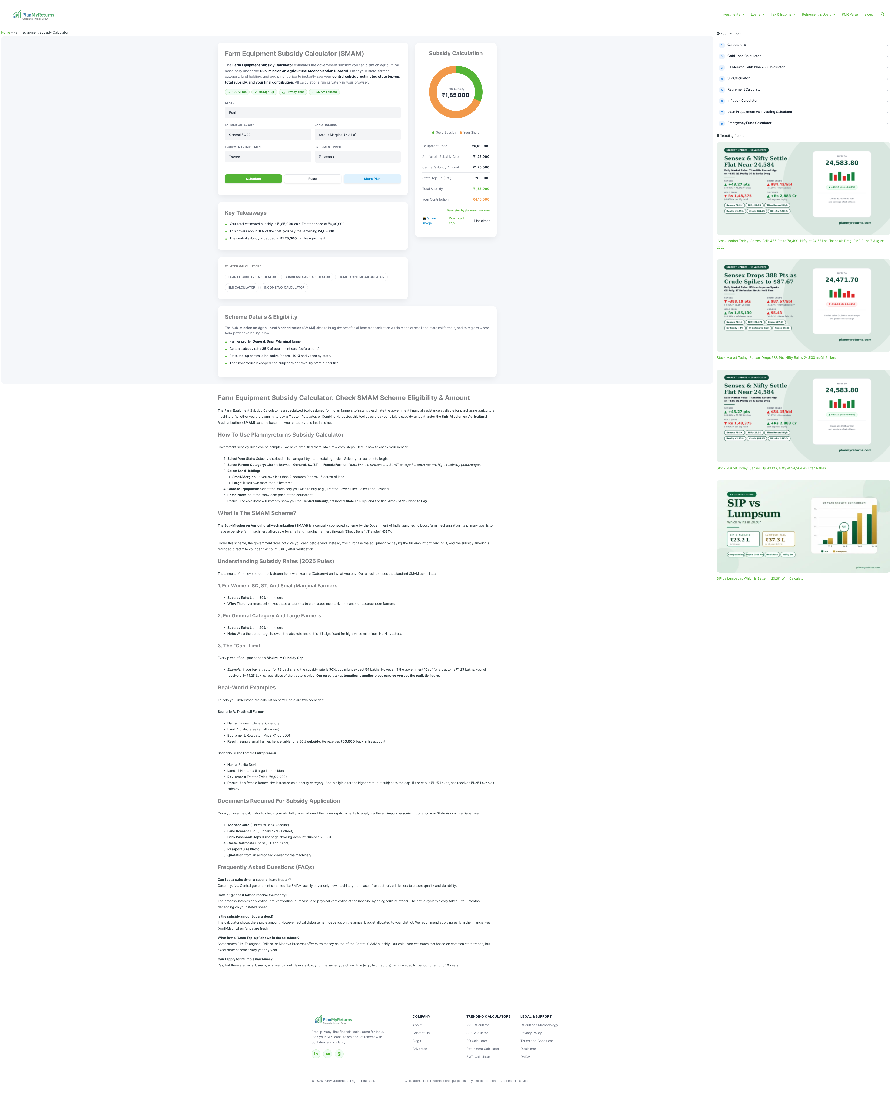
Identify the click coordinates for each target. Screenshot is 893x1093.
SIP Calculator (738, 78)
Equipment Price (328, 147)
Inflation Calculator (742, 100)
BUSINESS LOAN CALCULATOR (307, 277)
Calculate (253, 179)
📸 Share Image (429, 220)
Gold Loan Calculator (744, 56)
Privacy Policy (531, 1033)
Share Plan (372, 179)
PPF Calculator (477, 1025)
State (229, 102)
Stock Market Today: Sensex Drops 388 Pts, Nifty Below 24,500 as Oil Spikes (776, 358)
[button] (742, 14)
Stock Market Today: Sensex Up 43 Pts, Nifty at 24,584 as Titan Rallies (771, 468)
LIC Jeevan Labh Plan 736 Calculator (756, 67)
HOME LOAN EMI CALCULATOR (361, 277)
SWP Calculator (478, 1057)
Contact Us (421, 1033)
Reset (312, 179)
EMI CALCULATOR (241, 287)
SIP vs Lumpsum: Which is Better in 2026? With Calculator (761, 578)
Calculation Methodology (539, 1025)
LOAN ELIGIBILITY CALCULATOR (252, 277)
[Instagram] (339, 1053)
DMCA (525, 1057)
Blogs (417, 1041)
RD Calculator (476, 1041)
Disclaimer (482, 221)
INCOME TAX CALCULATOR (284, 287)
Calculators (736, 45)
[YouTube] (327, 1053)
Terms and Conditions (536, 1041)
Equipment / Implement (244, 147)
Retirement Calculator (744, 89)
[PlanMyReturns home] (349, 1020)
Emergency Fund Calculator (749, 123)
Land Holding (326, 125)
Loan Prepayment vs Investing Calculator (760, 112)
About (417, 1025)
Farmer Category (239, 125)
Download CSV (456, 220)
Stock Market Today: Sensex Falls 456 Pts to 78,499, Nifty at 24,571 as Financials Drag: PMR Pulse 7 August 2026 (800, 244)
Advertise (420, 1049)
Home (5, 32)
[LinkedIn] (316, 1053)
